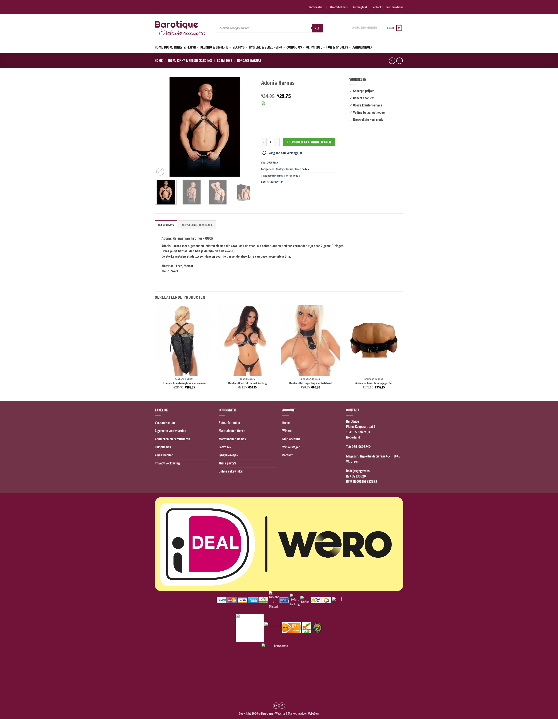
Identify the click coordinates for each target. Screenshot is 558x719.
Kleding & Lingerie (214, 47)
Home (159, 47)
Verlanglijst (360, 7)
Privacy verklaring (167, 463)
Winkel (287, 431)
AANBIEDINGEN (362, 47)
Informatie (315, 7)
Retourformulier (229, 422)
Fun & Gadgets (337, 47)
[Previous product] (399, 60)
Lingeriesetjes (228, 455)
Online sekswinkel (231, 471)
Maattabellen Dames (232, 439)
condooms (294, 47)
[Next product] (392, 60)
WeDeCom (313, 713)
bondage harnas (276, 175)
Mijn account (291, 439)
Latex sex (225, 447)
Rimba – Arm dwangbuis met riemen (184, 383)
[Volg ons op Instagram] (276, 705)
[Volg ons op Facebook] (282, 705)
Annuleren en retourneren (172, 439)
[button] (395, 28)
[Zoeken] (317, 28)
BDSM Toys (224, 60)
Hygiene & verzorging (265, 47)
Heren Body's (301, 169)
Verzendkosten (165, 422)
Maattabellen (337, 7)
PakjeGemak (163, 447)
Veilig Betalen (164, 455)
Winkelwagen (291, 447)
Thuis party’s (227, 463)
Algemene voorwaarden (170, 431)
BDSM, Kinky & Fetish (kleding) (189, 60)
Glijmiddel (314, 47)
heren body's (293, 175)
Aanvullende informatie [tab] (197, 225)
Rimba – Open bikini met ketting (247, 383)
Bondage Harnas (249, 60)
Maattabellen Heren (232, 431)
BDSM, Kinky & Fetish (180, 47)
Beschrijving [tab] (166, 225)
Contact (376, 7)
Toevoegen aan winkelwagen (309, 142)
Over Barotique (394, 7)
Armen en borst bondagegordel (373, 383)
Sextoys (239, 47)
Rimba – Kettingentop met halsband (310, 383)
